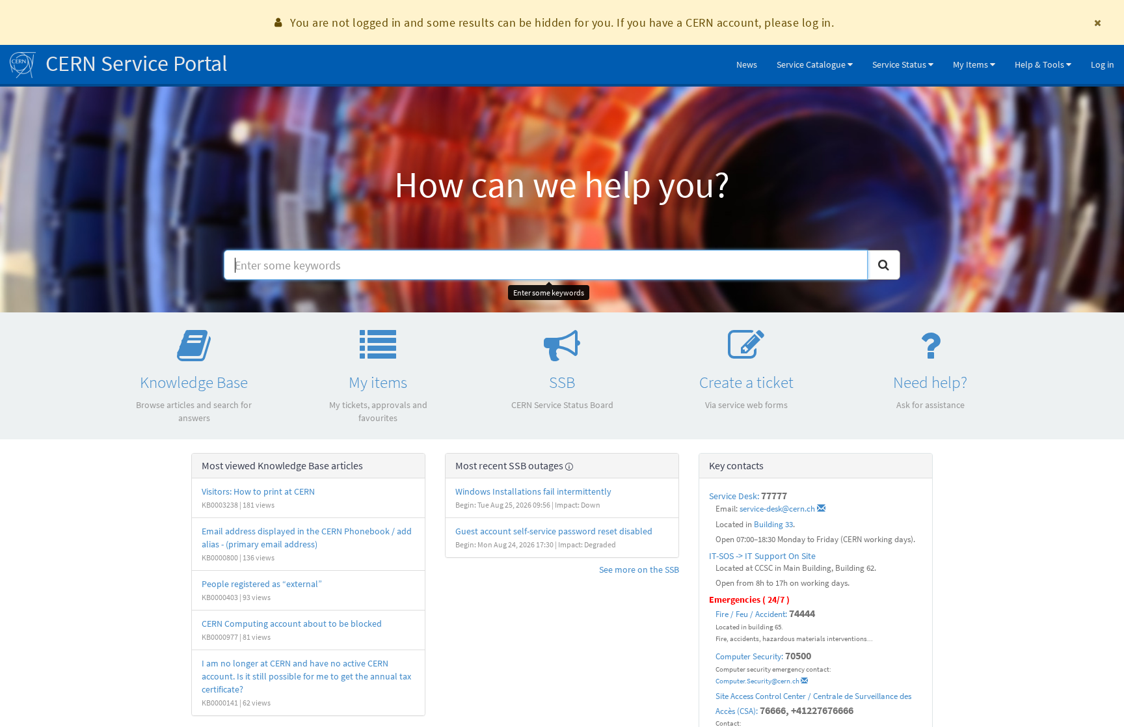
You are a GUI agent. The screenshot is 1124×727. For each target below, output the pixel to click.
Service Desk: (735, 496)
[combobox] (546, 265)
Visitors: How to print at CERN (258, 491)
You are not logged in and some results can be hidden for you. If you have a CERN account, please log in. (562, 22)
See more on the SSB (639, 569)
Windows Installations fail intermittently (533, 491)
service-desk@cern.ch (778, 508)
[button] (815, 64)
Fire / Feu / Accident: (751, 614)
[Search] (883, 265)
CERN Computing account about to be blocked (292, 623)
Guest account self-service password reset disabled (553, 531)
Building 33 (773, 524)
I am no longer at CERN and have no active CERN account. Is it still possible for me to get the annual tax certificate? (306, 676)
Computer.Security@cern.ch (758, 680)
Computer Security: (749, 656)
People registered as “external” (262, 584)
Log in (1102, 64)
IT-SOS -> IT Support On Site (762, 556)
